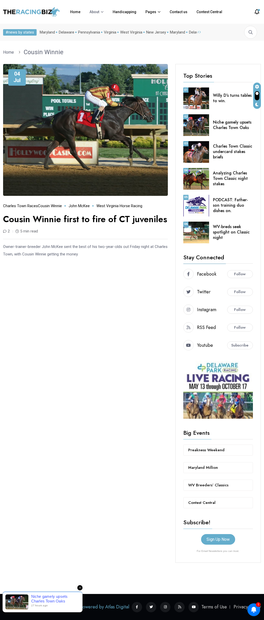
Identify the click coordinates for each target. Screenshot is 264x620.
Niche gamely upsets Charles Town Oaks (232, 125)
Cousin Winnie (43, 52)
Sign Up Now (218, 539)
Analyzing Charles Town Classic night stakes (230, 178)
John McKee (79, 206)
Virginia (110, 32)
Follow (240, 274)
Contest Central (209, 12)
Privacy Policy (247, 606)
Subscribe (240, 345)
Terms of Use (214, 606)
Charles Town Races (20, 206)
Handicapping (124, 12)
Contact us (178, 12)
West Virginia (131, 32)
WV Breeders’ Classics (208, 485)
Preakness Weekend (206, 450)
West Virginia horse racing (119, 206)
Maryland (47, 32)
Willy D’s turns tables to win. (232, 98)
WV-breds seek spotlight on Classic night (231, 232)
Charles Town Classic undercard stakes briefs (232, 151)
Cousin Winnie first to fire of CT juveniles (85, 219)
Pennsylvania (89, 32)
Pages (150, 12)
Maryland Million (203, 467)
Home (75, 12)
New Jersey (156, 32)
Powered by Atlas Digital (104, 606)
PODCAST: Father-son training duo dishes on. (230, 205)
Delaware (66, 32)
